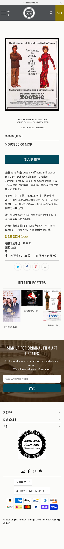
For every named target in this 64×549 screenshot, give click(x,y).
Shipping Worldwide (32, 2)
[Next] (56, 75)
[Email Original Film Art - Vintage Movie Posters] (23, 472)
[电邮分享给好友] (45, 267)
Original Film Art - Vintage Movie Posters (30, 519)
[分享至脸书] (27, 267)
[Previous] (7, 75)
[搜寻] (51, 12)
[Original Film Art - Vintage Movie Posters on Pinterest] (40, 472)
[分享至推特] (18, 267)
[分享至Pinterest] (36, 267)
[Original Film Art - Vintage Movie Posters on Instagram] (34, 472)
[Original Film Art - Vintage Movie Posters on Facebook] (28, 472)
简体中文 (21, 482)
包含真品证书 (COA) (16, 236)
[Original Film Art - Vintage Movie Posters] (29, 13)
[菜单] (1, 13)
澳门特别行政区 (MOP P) (30, 491)
